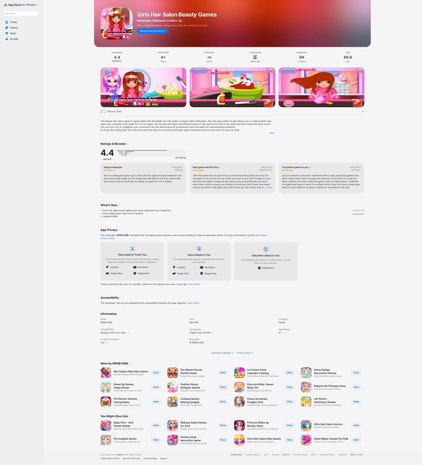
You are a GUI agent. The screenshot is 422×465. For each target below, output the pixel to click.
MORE (269, 187)
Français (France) (300, 455)
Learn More (194, 284)
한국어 (313, 455)
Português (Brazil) (327, 455)
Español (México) (252, 455)
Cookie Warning (150, 458)
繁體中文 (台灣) (356, 455)
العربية (266, 455)
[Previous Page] (97, 87)
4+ (280, 332)
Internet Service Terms (110, 458)
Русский (275, 455)
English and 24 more (200, 332)
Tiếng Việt (342, 455)
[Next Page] (367, 87)
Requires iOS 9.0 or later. (113, 332)
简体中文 (286, 455)
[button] (21, 22)
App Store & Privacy (131, 458)
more (272, 133)
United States (236, 455)
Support (163, 458)
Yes (102, 342)
